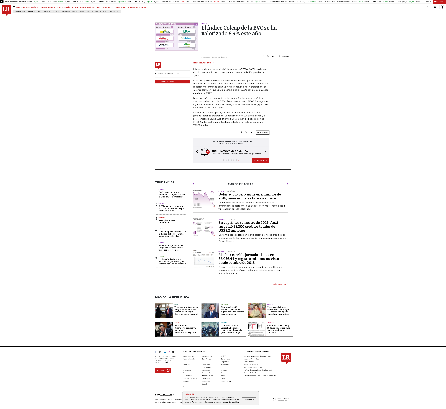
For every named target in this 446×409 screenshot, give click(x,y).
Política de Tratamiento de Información (258, 370)
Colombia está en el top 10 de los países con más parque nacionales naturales (278, 329)
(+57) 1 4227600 (161, 362)
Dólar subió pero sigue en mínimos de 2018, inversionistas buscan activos (249, 196)
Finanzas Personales (209, 373)
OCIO (50, 7)
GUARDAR (285, 56)
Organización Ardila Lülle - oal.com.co (280, 400)
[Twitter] (268, 56)
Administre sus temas (166, 82)
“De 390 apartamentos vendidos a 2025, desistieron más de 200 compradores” (172, 194)
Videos (204, 387)
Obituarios (206, 378)
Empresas (187, 370)
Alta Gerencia (207, 356)
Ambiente (270, 323)
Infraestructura (207, 376)
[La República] (6, 10)
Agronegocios (188, 356)
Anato (74, 11)
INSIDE (144, 7)
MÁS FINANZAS (279, 284)
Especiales (206, 370)
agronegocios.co (181, 399)
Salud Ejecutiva (226, 381)
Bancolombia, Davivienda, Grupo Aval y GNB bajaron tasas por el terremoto (171, 247)
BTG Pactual (114, 11)
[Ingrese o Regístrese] (442, 7)
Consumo (186, 364)
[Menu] (14, 7)
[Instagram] (170, 352)
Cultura (224, 323)
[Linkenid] (165, 352)
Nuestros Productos (251, 359)
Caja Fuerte (206, 359)
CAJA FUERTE (120, 7)
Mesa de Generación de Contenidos (257, 356)
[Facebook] (263, 56)
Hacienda (224, 304)
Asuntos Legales (189, 359)
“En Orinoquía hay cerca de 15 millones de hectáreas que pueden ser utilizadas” (172, 233)
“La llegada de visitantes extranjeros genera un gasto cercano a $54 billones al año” (172, 261)
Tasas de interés (101, 11)
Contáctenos (249, 362)
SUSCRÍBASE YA (260, 160)
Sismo (38, 11)
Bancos (90, 11)
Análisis (162, 217)
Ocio (223, 378)
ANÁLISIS (91, 7)
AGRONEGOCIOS (79, 7)
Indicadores (187, 376)
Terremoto (47, 11)
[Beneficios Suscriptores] (435, 7)
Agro (161, 229)
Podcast (186, 381)
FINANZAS (20, 7)
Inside (223, 376)
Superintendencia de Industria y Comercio (260, 376)
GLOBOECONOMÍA (62, 7)
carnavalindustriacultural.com (166, 402)
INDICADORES (133, 7)
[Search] (428, 7)
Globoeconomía (227, 373)
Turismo (82, 11)
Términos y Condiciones (253, 367)
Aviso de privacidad (251, 364)
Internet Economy (190, 378)
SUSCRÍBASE (439, 2)
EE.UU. (176, 304)
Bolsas (161, 203)
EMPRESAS (42, 7)
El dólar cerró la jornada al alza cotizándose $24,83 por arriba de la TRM (172, 208)
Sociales (186, 387)
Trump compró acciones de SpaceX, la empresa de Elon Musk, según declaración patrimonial (186, 310)
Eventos (224, 370)
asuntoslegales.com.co (163, 399)
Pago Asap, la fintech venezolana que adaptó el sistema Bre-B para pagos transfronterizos (278, 310)
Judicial (177, 323)
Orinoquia (66, 11)
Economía (225, 364)
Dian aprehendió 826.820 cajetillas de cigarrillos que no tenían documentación (232, 310)
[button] (196, 151)
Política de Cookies (230, 402)
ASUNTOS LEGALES (105, 7)
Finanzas (186, 373)
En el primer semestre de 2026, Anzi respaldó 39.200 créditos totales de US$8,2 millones (248, 226)
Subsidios (56, 11)
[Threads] (174, 352)
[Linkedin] (273, 56)
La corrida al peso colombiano (167, 221)
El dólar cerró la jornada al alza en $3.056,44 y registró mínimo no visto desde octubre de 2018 (248, 259)
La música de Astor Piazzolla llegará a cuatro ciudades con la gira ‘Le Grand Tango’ (231, 329)
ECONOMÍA (31, 7)
